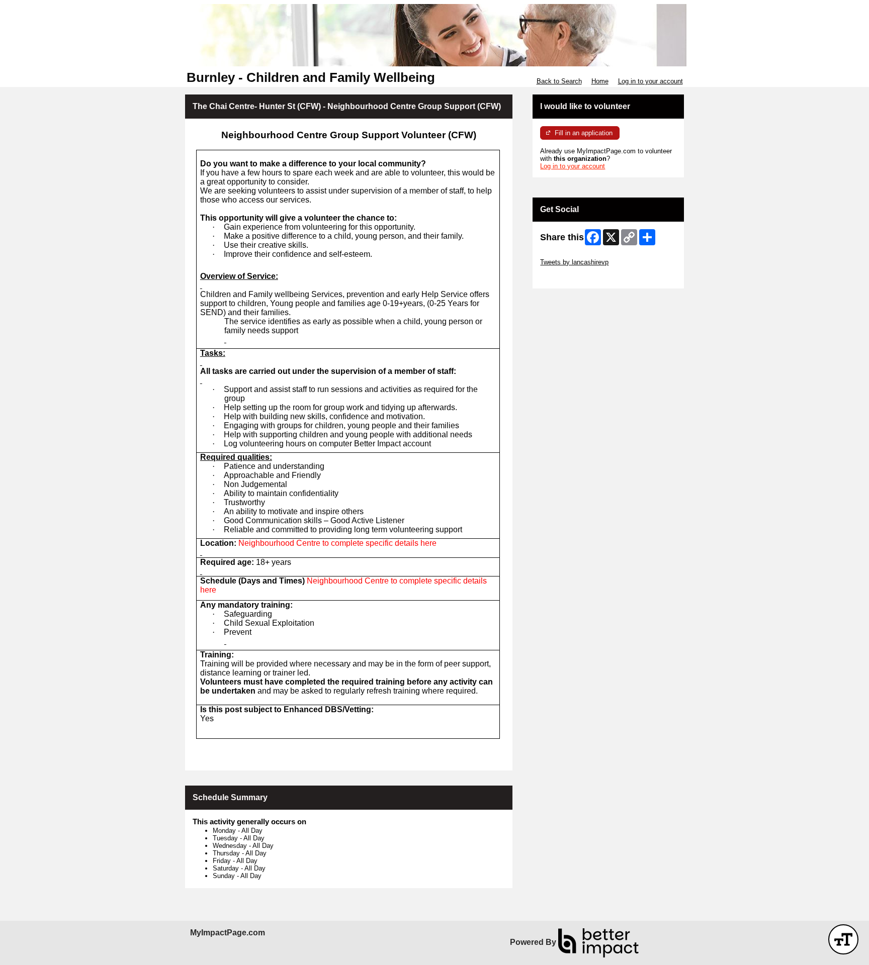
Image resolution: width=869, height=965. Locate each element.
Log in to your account (650, 81)
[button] (843, 939)
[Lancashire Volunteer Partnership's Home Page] (434, 35)
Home (600, 81)
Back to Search (559, 81)
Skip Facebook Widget (573, 277)
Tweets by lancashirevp (574, 262)
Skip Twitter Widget (568, 254)
